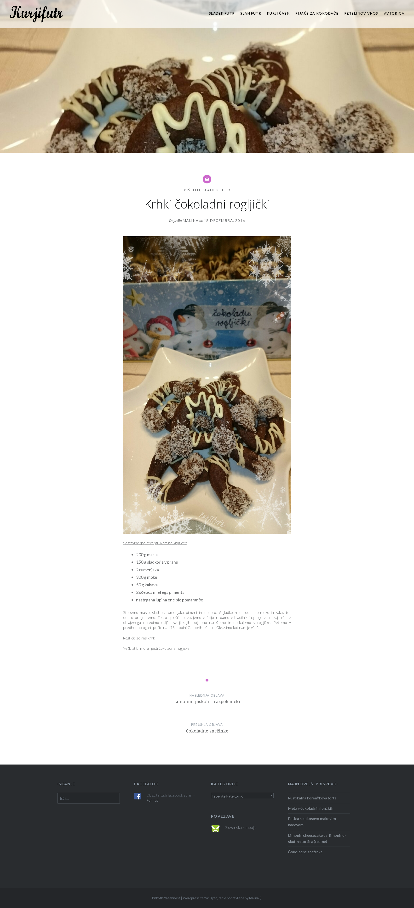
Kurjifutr (152, 800)
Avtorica (394, 13)
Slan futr (250, 13)
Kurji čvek (278, 13)
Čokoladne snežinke (305, 851)
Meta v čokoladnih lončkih (310, 808)
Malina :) (255, 898)
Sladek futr (222, 13)
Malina (191, 220)
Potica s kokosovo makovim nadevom (312, 821)
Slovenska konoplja (240, 827)
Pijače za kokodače (317, 13)
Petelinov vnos (361, 13)
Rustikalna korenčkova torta (312, 798)
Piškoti (192, 190)
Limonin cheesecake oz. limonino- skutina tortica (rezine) (317, 838)
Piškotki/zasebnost (166, 898)
